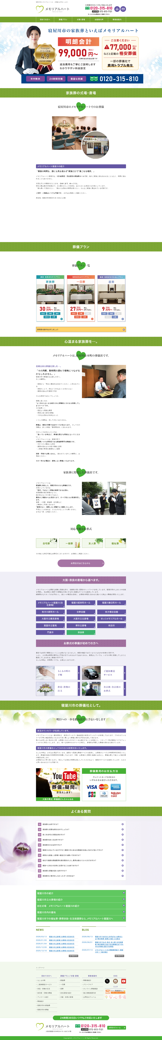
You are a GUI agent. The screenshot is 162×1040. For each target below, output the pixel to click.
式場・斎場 (79, 20)
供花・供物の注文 (43, 989)
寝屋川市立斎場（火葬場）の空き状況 (61, 936)
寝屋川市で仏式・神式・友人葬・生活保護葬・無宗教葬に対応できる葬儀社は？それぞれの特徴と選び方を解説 (109, 944)
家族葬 (62, 980)
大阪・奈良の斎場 (66, 997)
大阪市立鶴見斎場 (50, 619)
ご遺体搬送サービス (44, 984)
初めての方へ (43, 20)
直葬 (62, 989)
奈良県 (81, 632)
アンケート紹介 (43, 997)
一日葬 (62, 984)
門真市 (50, 632)
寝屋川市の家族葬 (43, 1005)
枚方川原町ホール (50, 612)
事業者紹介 (87, 980)
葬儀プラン (61, 20)
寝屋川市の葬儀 (43, 1009)
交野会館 (81, 612)
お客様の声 (98, 20)
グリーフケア (88, 984)
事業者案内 (115, 20)
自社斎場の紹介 (66, 993)
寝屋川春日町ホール (111, 603)
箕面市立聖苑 (50, 625)
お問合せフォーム (89, 997)
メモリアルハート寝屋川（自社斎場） (50, 604)
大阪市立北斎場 (80, 619)
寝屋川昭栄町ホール (80, 603)
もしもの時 (41, 980)
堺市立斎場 (81, 625)
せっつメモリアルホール (112, 619)
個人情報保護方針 (89, 993)
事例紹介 (40, 1001)
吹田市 (111, 625)
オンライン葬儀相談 (90, 989)
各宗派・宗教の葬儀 (44, 993)
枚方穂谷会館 (111, 612)
